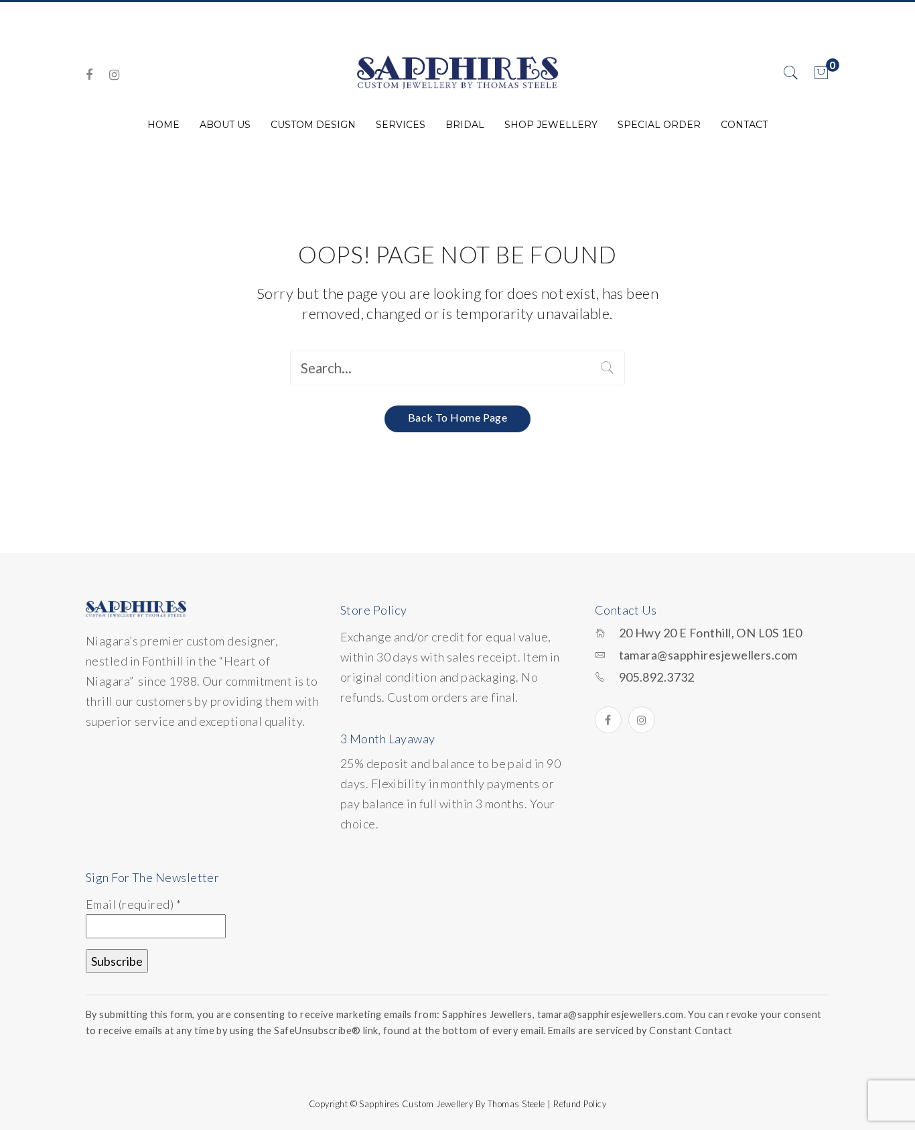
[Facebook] (89, 74)
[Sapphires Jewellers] (457, 71)
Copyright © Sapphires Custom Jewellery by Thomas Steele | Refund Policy (457, 1103)
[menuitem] (163, 124)
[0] (821, 73)
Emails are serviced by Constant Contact (640, 1030)
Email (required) (133, 904)
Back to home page (458, 417)
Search (607, 368)
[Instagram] (114, 74)
